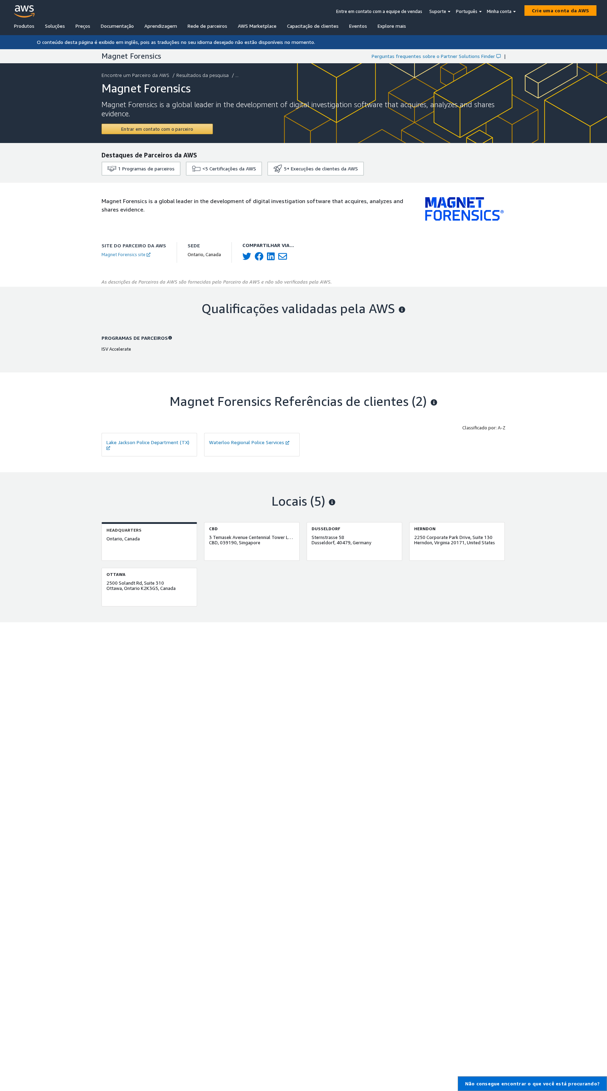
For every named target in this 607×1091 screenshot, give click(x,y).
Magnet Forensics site (123, 254)
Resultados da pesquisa (202, 75)
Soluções (55, 26)
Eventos (358, 26)
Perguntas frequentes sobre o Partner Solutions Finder (433, 56)
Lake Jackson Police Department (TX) (147, 442)
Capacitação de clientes (313, 26)
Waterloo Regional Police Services (246, 442)
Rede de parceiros (207, 26)
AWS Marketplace (257, 26)
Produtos (24, 26)
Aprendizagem (160, 26)
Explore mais (392, 26)
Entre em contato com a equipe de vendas (379, 11)
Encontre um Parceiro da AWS (135, 75)
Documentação (117, 26)
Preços (83, 26)
